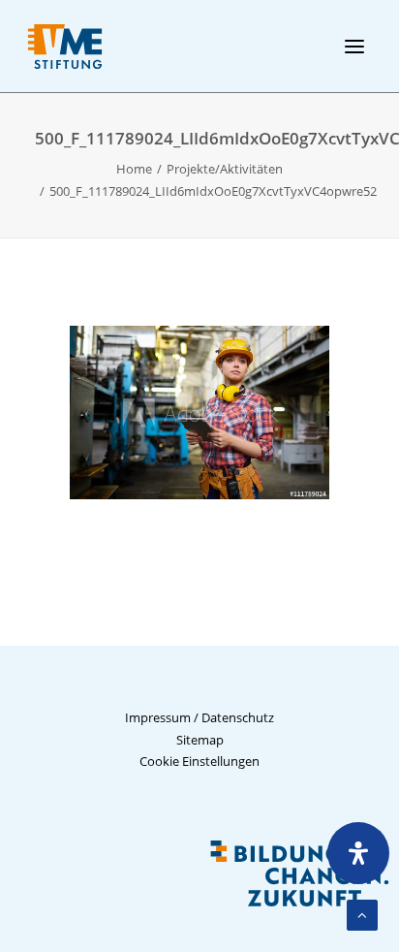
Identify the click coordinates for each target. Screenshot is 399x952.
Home (134, 168)
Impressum (158, 717)
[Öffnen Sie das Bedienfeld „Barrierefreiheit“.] (358, 853)
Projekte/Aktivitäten (225, 168)
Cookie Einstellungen (199, 761)
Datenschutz (237, 717)
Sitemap (200, 739)
